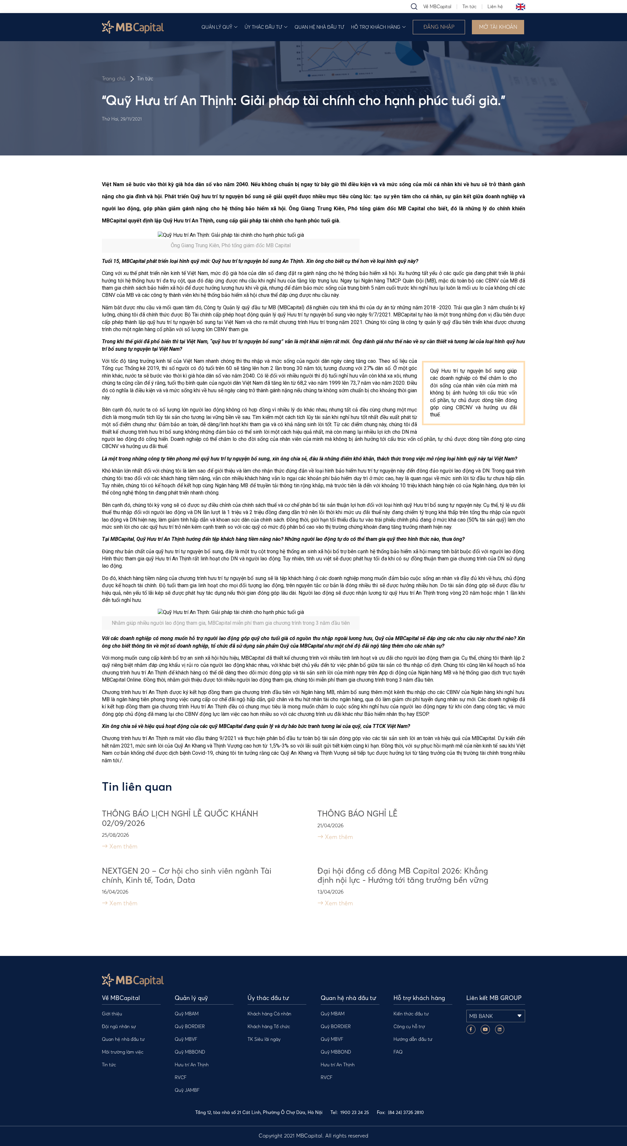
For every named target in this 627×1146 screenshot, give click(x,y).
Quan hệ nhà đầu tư (319, 27)
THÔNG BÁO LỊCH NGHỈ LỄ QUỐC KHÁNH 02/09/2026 (180, 818)
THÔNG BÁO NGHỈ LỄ (357, 813)
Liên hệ (495, 6)
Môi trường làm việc (122, 1052)
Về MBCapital (437, 6)
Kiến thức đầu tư (411, 1014)
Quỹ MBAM (187, 1014)
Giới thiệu (112, 1014)
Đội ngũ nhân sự (119, 1026)
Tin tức (469, 6)
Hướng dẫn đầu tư (413, 1039)
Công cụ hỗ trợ (409, 1026)
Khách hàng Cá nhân (269, 1014)
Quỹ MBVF (186, 1039)
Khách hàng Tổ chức (269, 1026)
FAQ (398, 1052)
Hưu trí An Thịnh (192, 1065)
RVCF (180, 1077)
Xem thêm (122, 846)
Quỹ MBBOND (190, 1052)
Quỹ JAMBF (187, 1090)
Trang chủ (113, 78)
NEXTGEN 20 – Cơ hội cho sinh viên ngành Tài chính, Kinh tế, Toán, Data (186, 875)
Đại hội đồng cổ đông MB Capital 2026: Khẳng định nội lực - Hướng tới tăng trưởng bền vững (402, 875)
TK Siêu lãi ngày (264, 1039)
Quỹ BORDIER (190, 1026)
